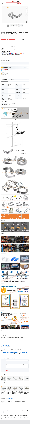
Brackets (18, 410)
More (1, 418)
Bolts (15, 402)
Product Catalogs (11, 398)
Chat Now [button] (23, 39)
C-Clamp (27, 410)
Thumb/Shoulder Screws (18, 401)
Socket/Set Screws (3, 401)
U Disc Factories (11, 415)
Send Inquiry (7, 39)
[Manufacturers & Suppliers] (15, 1)
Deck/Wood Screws (10, 401)
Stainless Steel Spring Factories (23, 415)
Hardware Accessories (9, 5)
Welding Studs (9, 402)
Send (7, 370)
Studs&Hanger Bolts (3, 402)
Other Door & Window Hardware (11, 410)
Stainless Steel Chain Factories (4, 415)
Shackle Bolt (18, 417)
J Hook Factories (17, 415)
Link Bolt (10, 417)
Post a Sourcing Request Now (22, 370)
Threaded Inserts (24, 401)
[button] (26, 81)
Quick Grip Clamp (22, 410)
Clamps (13, 5)
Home (1, 5)
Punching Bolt (14, 417)
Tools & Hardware (4, 5)
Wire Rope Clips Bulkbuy (24, 417)
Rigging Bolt (6, 417)
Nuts (22, 402)
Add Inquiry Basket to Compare (15, 27)
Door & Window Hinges (3, 410)
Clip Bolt (2, 417)
